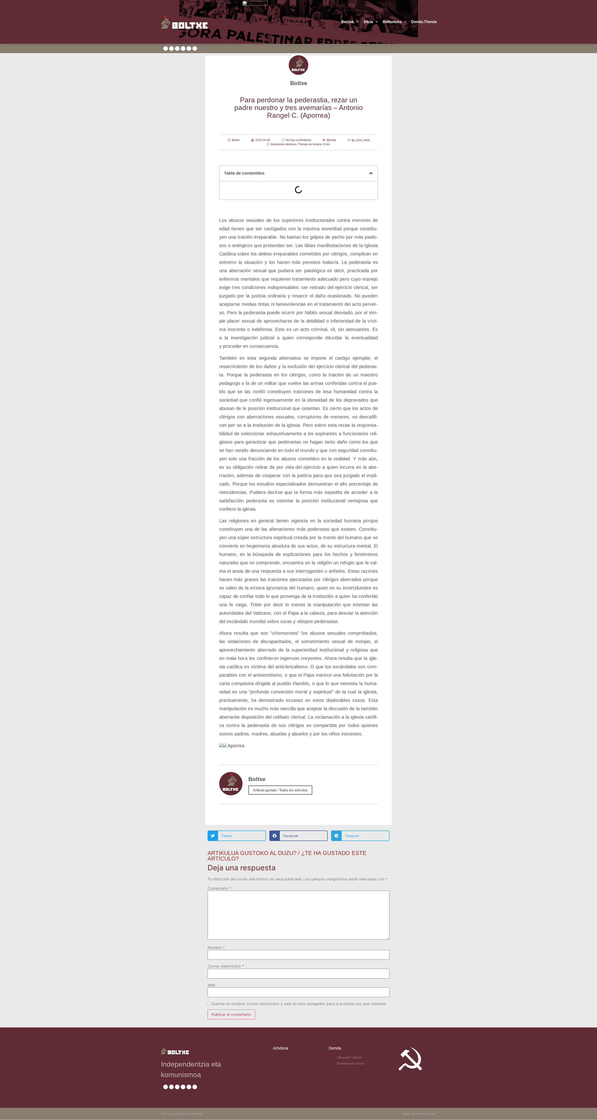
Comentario (219, 888)
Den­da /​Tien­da (424, 22)
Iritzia (368, 22)
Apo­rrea (236, 745)
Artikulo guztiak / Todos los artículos (280, 790)
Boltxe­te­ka (392, 22)
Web (211, 985)
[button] (371, 173)
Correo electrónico (226, 966)
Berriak (347, 22)
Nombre (216, 947)
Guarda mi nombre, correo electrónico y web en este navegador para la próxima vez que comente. (299, 1004)
